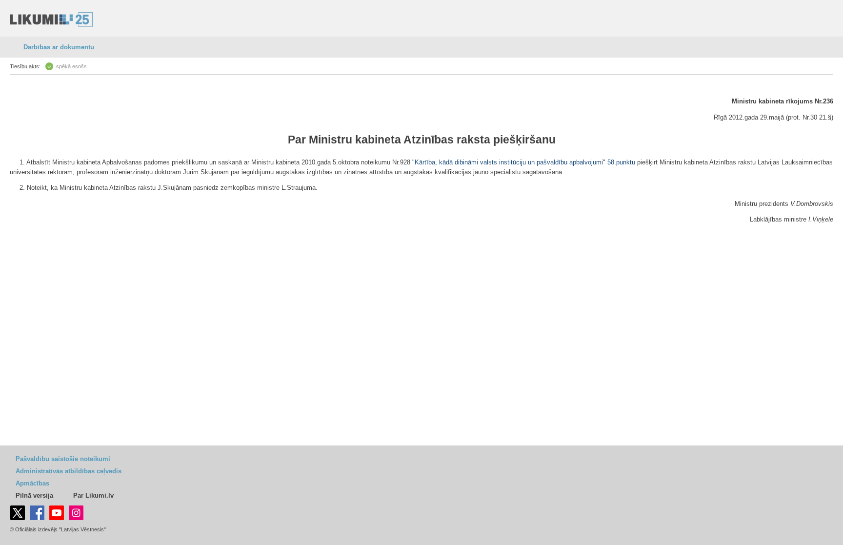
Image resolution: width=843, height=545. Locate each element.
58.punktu (621, 162)
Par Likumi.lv (93, 495)
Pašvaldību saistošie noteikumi (63, 459)
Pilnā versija (34, 495)
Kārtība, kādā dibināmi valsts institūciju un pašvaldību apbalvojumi (509, 162)
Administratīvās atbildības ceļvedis (68, 471)
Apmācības (32, 483)
